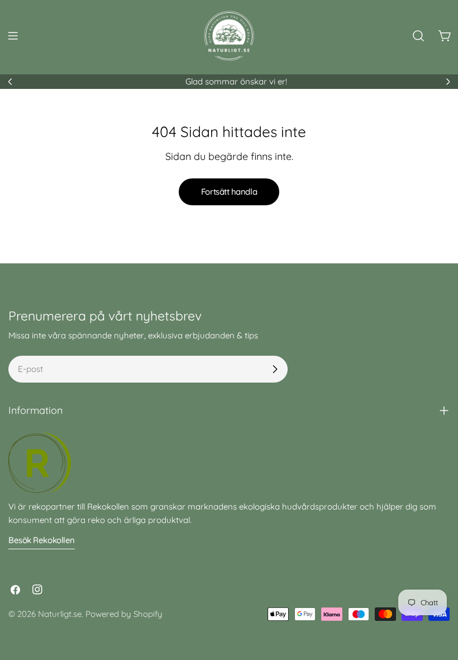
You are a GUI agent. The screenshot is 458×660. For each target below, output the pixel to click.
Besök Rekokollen (41, 540)
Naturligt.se (60, 614)
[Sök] (418, 36)
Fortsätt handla (229, 191)
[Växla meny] (13, 36)
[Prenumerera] (275, 369)
